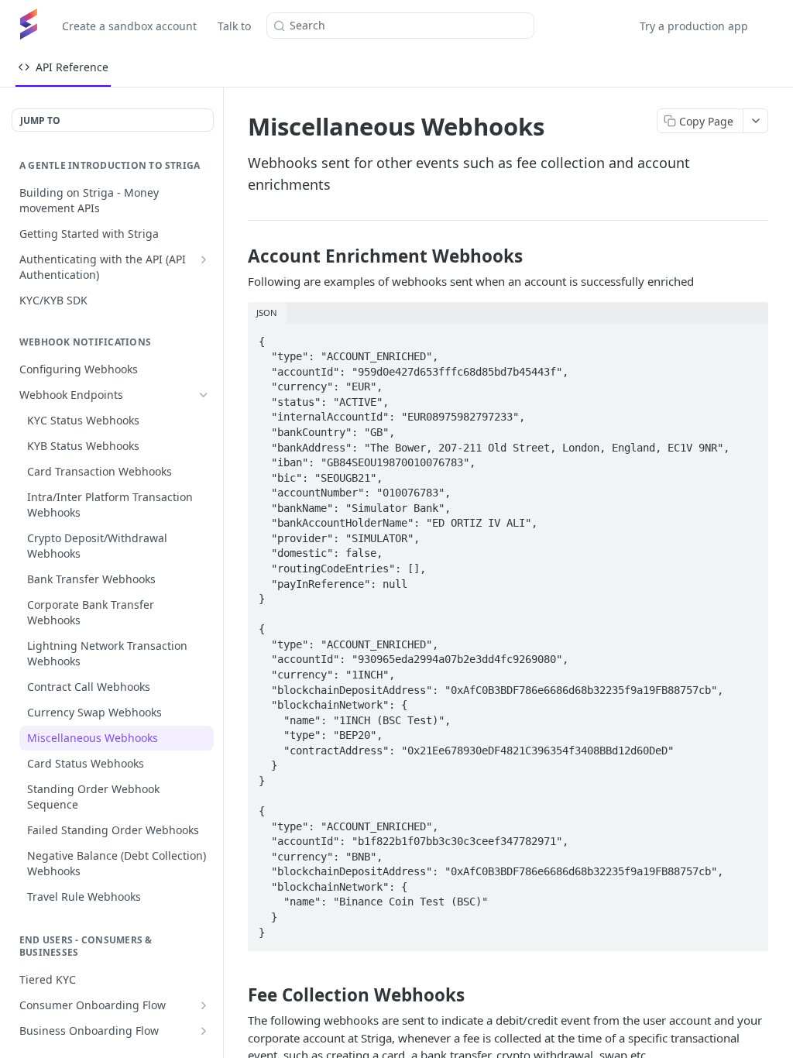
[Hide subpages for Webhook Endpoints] (203, 395)
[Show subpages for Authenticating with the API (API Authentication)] (203, 259)
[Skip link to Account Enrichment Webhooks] (237, 256)
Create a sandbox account (129, 26)
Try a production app (694, 26)
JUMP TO (40, 120)
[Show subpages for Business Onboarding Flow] (203, 1031)
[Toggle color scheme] (772, 25)
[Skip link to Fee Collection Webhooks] (237, 994)
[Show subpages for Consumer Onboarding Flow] (203, 1005)
